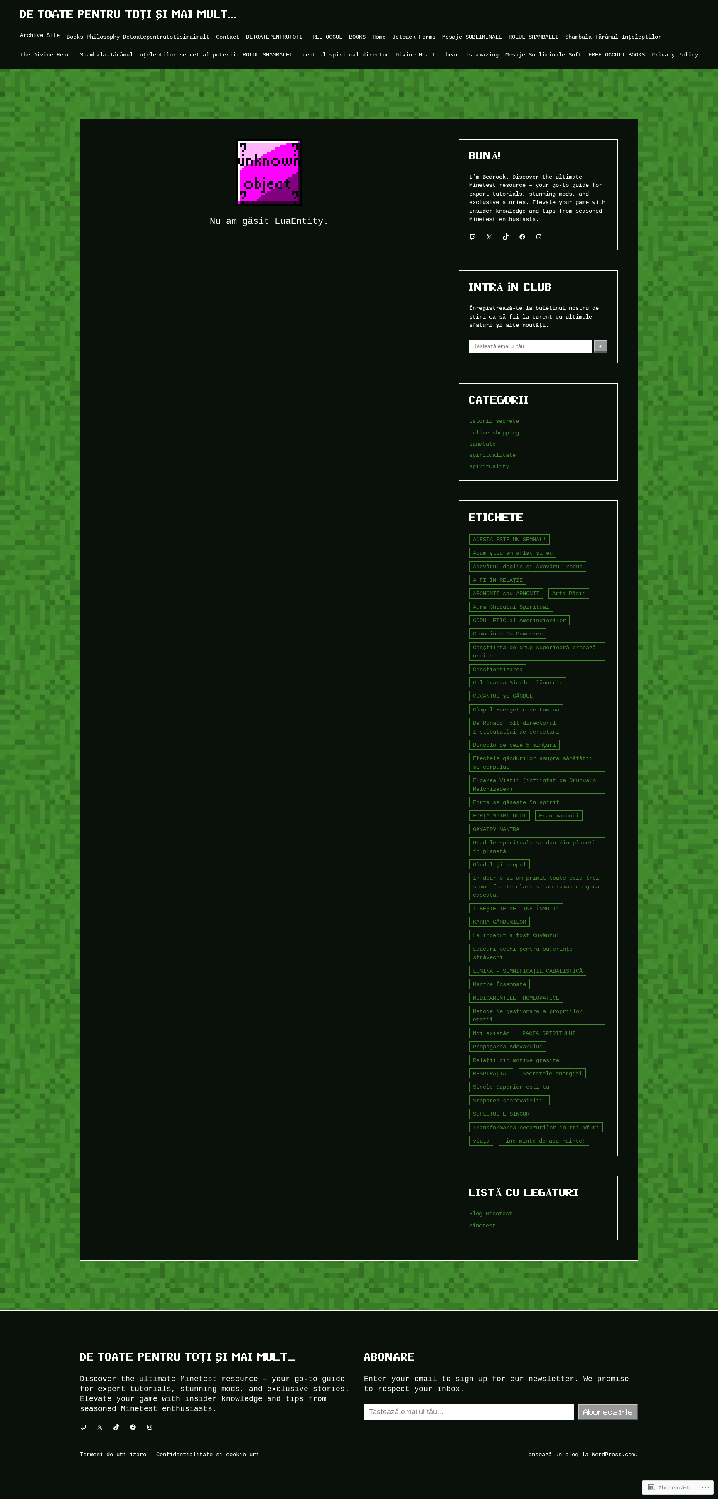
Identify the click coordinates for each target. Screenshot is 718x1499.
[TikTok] (505, 236)
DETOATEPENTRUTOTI (274, 36)
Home (379, 36)
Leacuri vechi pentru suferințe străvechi (523, 953)
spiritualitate (492, 455)
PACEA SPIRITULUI (548, 1033)
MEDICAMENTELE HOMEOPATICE (516, 997)
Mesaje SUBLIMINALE (472, 36)
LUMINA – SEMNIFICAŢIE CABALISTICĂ (528, 970)
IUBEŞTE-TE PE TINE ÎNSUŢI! (516, 908)
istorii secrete (494, 420)
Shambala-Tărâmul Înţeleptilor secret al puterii (158, 54)
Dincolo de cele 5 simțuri (514, 744)
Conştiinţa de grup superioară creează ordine (534, 651)
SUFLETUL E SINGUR (501, 1113)
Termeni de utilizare (113, 1454)
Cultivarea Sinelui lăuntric (518, 682)
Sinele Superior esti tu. (513, 1086)
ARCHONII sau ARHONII (506, 593)
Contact (227, 36)
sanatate (482, 443)
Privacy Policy (675, 54)
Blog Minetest (490, 1213)
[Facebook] (522, 236)
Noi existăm (491, 1033)
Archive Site (40, 35)
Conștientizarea (498, 669)
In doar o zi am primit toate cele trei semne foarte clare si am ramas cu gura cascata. (536, 886)
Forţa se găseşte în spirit (516, 802)
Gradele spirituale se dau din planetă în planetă (534, 846)
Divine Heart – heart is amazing (447, 54)
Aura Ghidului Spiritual (511, 607)
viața (481, 1140)
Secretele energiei (552, 1073)
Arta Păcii (568, 593)
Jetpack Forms (413, 36)
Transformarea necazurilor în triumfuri (536, 1127)
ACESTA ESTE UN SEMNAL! (509, 539)
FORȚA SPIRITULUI (499, 815)
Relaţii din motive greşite (516, 1060)
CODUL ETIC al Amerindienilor (519, 620)
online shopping (494, 432)
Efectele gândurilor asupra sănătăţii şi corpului (533, 762)
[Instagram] (539, 236)
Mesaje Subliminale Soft (543, 54)
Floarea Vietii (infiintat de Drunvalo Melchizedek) (534, 784)
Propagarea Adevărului (508, 1046)
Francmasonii (559, 815)
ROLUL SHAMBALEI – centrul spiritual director (316, 54)
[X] (489, 236)
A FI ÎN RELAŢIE (498, 580)
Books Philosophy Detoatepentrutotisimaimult (137, 36)
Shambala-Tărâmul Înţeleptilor (613, 36)
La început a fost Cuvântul (516, 935)
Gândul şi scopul (499, 864)
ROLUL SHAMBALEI (533, 36)
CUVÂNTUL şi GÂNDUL (503, 695)
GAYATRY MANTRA (496, 829)
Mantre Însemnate (499, 984)
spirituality (489, 466)
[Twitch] (472, 236)
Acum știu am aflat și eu (513, 553)
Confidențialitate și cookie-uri (207, 1454)
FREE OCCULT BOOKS (337, 36)
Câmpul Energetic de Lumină (516, 709)
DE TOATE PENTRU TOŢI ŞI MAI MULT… (128, 14)
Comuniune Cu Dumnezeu (508, 633)
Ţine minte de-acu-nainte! (543, 1140)
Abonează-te (608, 1411)
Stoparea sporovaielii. (509, 1100)
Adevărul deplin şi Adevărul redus (528, 566)
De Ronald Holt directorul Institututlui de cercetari (516, 727)
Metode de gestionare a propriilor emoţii (528, 1015)
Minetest (482, 1225)
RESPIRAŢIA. (491, 1073)
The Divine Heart (46, 54)
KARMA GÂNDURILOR (499, 921)
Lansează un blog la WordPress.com (580, 1454)
